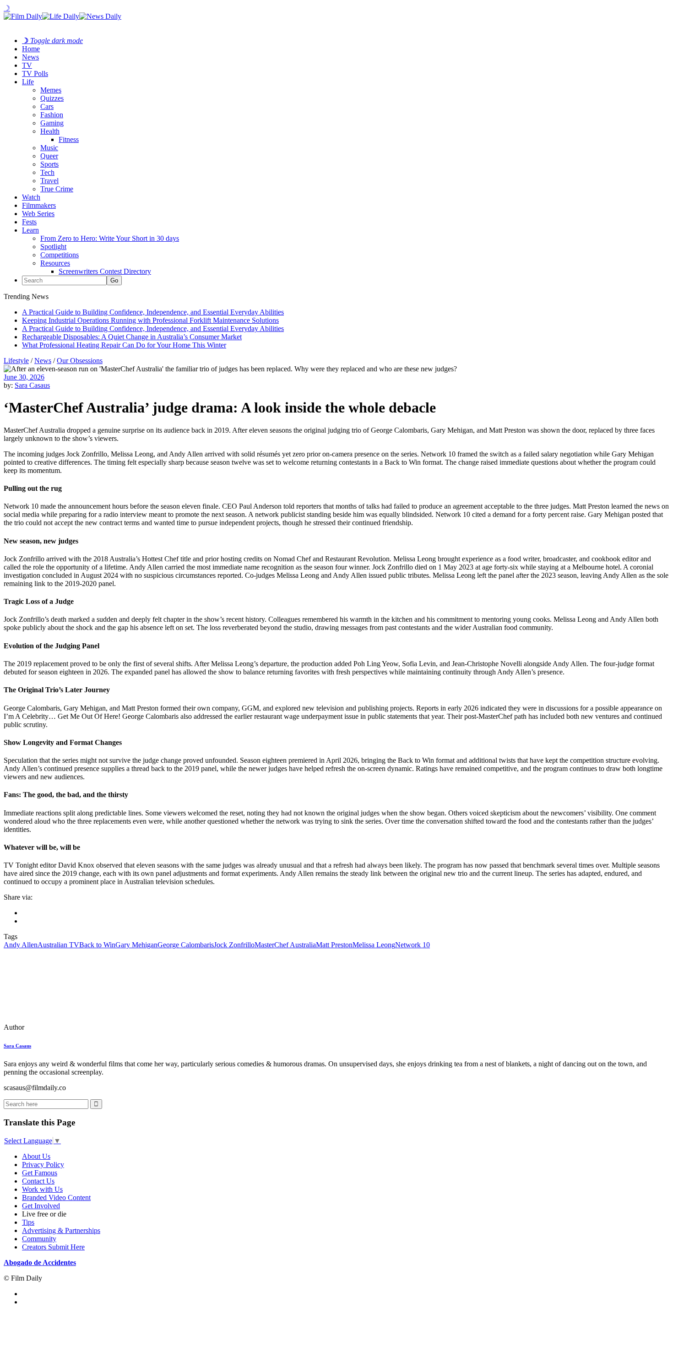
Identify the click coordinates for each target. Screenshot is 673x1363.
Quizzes (52, 98)
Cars (47, 106)
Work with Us (42, 1189)
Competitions (59, 255)
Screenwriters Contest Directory (105, 271)
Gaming (52, 123)
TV (27, 65)
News (30, 57)
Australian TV (58, 945)
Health (50, 131)
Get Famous (39, 1173)
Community (39, 1239)
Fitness (69, 139)
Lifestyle (16, 360)
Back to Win (97, 945)
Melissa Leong (374, 945)
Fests (29, 222)
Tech (47, 172)
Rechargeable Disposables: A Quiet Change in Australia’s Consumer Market (132, 337)
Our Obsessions (80, 360)
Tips (28, 1222)
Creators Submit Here (53, 1247)
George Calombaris (185, 945)
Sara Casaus (32, 385)
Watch (31, 197)
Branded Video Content (56, 1197)
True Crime (56, 189)
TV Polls (35, 73)
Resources (55, 263)
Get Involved (41, 1206)
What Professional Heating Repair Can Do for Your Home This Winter (124, 345)
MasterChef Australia (285, 945)
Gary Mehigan (136, 945)
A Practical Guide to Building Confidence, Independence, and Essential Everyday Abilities (153, 312)
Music (49, 148)
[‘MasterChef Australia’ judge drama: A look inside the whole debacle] (66, 1027)
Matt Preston (334, 945)
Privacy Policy (43, 1164)
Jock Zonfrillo (234, 945)
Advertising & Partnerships (61, 1230)
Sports (49, 164)
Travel (49, 181)
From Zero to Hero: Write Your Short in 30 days (109, 238)
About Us (36, 1156)
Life (28, 82)
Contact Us (38, 1181)
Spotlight (53, 246)
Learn (30, 230)
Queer (49, 156)
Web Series (38, 213)
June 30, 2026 (24, 377)
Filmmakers (39, 205)
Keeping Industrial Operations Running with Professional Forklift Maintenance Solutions (150, 320)
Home (31, 49)
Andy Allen (21, 945)
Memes (50, 90)
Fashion (51, 115)
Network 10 (412, 945)
